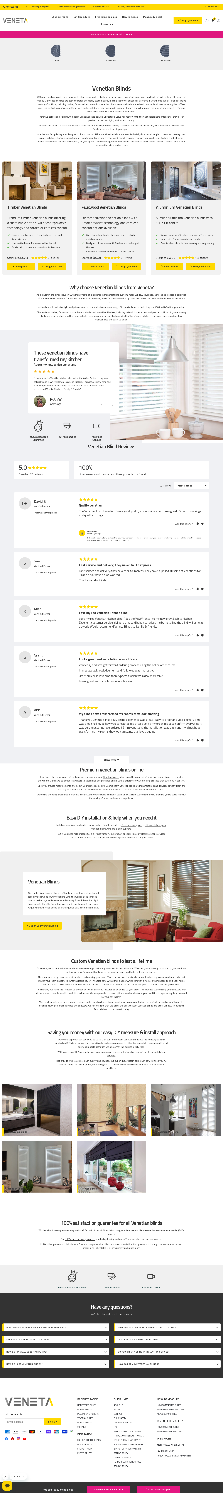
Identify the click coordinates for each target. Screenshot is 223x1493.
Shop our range (60, 17)
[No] (201, 524)
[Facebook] (6, 1438)
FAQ (116, 1426)
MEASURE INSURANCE (167, 1413)
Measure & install (152, 17)
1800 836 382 (12, 6)
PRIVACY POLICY (121, 1466)
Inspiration (107, 24)
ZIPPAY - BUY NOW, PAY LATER (127, 1448)
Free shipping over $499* (38, 6)
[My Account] (219, 20)
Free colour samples (106, 17)
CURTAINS (81, 1426)
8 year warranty (101, 6)
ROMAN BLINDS (84, 1422)
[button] (45, 258)
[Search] (207, 20)
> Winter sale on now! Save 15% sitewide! (111, 34)
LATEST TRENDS (84, 1444)
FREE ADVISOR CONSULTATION (127, 1431)
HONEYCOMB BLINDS (86, 1405)
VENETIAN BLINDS (85, 1418)
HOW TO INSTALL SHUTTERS (169, 1431)
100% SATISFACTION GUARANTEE (128, 1444)
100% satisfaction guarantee (72, 6)
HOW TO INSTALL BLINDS (168, 1426)
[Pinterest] (12, 1438)
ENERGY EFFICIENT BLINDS (89, 1439)
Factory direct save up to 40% (131, 6)
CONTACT (118, 1413)
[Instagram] (18, 1438)
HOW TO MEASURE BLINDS (169, 1405)
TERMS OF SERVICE (122, 1457)
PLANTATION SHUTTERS (88, 1413)
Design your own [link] (54, 266)
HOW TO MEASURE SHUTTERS (170, 1409)
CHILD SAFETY (120, 1418)
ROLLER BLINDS (84, 1409)
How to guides (130, 17)
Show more (110, 759)
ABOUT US (118, 1405)
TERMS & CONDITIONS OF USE (127, 1461)
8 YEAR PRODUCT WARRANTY (127, 1439)
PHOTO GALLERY (84, 1453)
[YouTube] (24, 1438)
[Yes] (197, 524)
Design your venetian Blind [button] (43, 926)
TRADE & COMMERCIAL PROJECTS (129, 1435)
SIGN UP (52, 1421)
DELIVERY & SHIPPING (123, 1422)
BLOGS (117, 1409)
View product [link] (22, 266)
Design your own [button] (189, 20)
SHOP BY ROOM (84, 1448)
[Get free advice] (212, 7)
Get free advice (82, 17)
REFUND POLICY (121, 1453)
